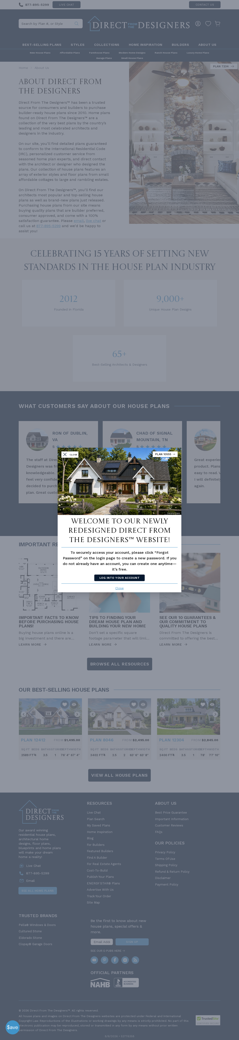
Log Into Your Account (119, 577)
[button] (13, 1027)
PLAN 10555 (163, 454)
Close (119, 588)
